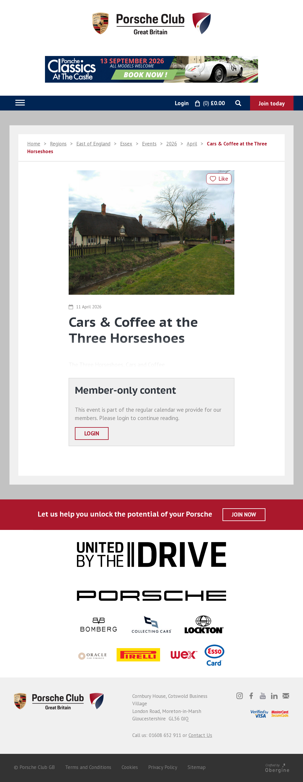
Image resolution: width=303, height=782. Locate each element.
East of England (93, 143)
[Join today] (272, 103)
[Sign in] (175, 103)
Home (33, 143)
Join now (244, 514)
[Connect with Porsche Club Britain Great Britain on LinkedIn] (274, 696)
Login (91, 433)
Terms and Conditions (88, 767)
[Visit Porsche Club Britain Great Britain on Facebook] (251, 696)
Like (223, 178)
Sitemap (197, 767)
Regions (58, 143)
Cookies (130, 767)
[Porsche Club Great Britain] (151, 22)
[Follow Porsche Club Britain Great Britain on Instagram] (239, 696)
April (192, 143)
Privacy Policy (162, 767)
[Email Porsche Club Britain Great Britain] (286, 696)
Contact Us (200, 735)
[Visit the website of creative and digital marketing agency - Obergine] (277, 767)
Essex (126, 143)
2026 (171, 143)
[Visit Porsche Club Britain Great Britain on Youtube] (263, 696)
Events (149, 143)
